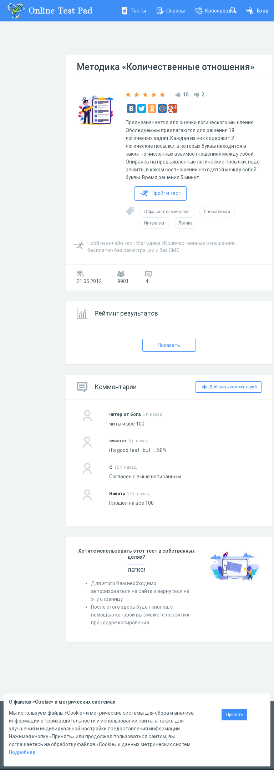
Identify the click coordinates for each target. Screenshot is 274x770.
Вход (263, 11)
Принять (234, 714)
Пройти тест (166, 193)
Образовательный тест (167, 211)
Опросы (175, 11)
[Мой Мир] (162, 108)
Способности (217, 211)
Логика (185, 223)
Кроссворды (220, 11)
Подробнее (22, 752)
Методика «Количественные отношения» (165, 67)
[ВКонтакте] (131, 108)
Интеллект (154, 223)
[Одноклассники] (152, 108)
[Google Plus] (172, 108)
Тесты (138, 11)
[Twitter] (141, 108)
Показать (169, 345)
